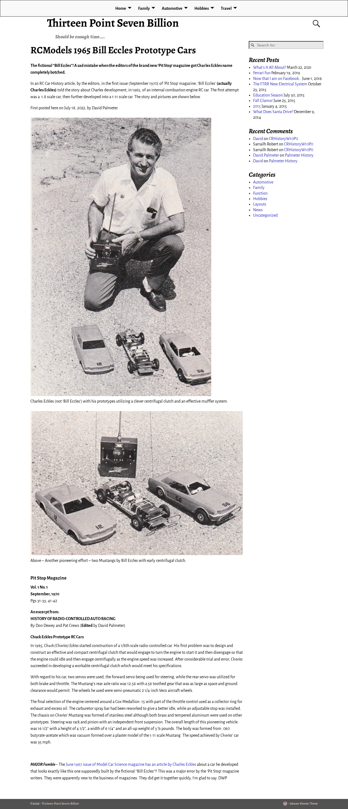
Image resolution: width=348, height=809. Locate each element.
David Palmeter (266, 155)
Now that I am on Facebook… (277, 78)
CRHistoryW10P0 (283, 138)
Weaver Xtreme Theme (304, 803)
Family (144, 8)
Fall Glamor (263, 100)
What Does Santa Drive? (273, 112)
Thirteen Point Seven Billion (113, 22)
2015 (257, 106)
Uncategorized (265, 215)
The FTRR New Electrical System (280, 84)
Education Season (268, 95)
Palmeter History (299, 155)
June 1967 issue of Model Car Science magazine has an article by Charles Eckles (131, 764)
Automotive (172, 8)
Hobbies (201, 8)
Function (260, 193)
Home (120, 8)
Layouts (259, 204)
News (258, 210)
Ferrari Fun (262, 73)
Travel (226, 8)
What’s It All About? (269, 67)
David (258, 138)
